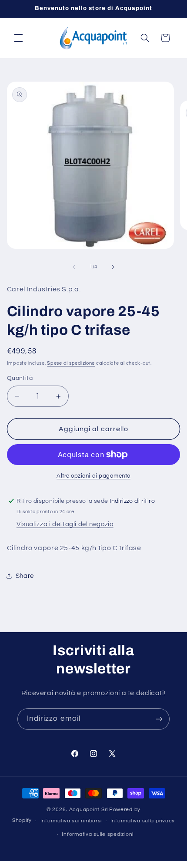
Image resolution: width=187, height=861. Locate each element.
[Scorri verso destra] (113, 267)
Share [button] (25, 576)
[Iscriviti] (159, 718)
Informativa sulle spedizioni (98, 834)
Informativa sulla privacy (142, 820)
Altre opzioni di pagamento (93, 476)
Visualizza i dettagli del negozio (65, 524)
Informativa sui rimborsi (71, 820)
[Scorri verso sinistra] (73, 267)
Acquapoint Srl (88, 809)
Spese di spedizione (71, 363)
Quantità (20, 378)
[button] (18, 38)
